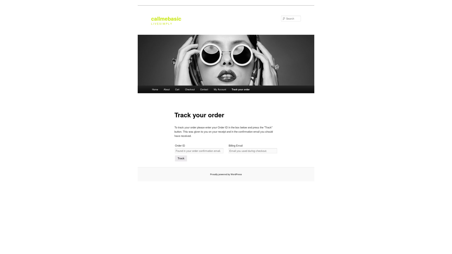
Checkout (190, 89)
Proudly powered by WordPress (226, 174)
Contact (204, 89)
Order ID (180, 145)
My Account (220, 89)
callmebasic (166, 18)
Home (155, 89)
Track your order (241, 89)
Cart (177, 89)
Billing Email (236, 145)
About (167, 89)
